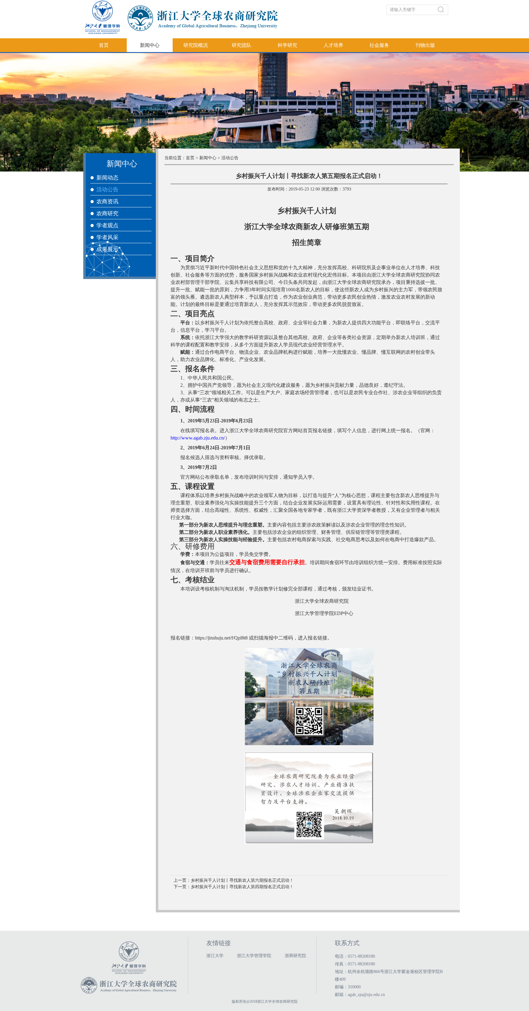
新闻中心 (149, 45)
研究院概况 (195, 45)
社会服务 (379, 45)
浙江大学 (214, 955)
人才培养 (333, 45)
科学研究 (287, 45)
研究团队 (241, 45)
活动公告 (229, 158)
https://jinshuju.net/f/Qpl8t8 (221, 637)
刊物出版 (425, 45)
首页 (104, 45)
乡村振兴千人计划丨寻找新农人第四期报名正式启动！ (242, 887)
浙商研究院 (295, 955)
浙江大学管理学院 (254, 955)
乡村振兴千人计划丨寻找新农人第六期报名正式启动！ (242, 880)
